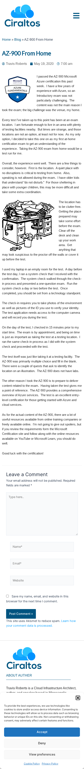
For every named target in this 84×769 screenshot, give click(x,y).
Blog (17, 39)
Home (6, 39)
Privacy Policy (50, 763)
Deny (42, 743)
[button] (78, 698)
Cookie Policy (32, 763)
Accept (42, 732)
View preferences (42, 754)
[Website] (42, 581)
